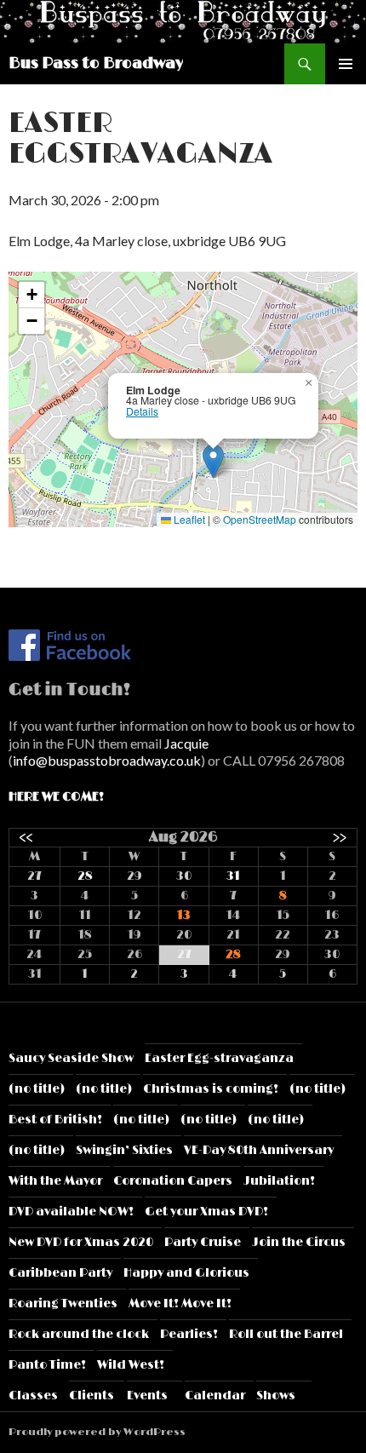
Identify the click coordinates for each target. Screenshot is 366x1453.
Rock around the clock (79, 1334)
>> (339, 837)
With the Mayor (55, 1181)
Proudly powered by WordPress (97, 1432)
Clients (91, 1395)
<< (26, 837)
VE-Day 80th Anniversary (259, 1150)
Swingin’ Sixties (124, 1150)
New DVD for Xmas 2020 (81, 1242)
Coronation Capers (172, 1181)
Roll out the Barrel (286, 1334)
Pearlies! (189, 1334)
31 (233, 876)
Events (147, 1395)
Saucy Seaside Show (71, 1058)
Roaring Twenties (63, 1303)
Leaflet (188, 519)
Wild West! (130, 1365)
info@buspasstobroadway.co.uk (107, 760)
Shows (275, 1395)
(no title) (37, 1089)
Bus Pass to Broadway (96, 64)
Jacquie (186, 743)
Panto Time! (47, 1365)
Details (142, 411)
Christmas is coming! (210, 1089)
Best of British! (55, 1119)
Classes (33, 1395)
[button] (213, 461)
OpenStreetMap (259, 519)
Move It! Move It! (180, 1303)
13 (184, 915)
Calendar (215, 1395)
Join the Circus (299, 1242)
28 (85, 876)
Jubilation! (279, 1181)
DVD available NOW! (71, 1211)
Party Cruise (202, 1242)
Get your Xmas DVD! (206, 1211)
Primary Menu (345, 63)
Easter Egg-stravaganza (219, 1058)
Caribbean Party (60, 1273)
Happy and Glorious (186, 1273)
